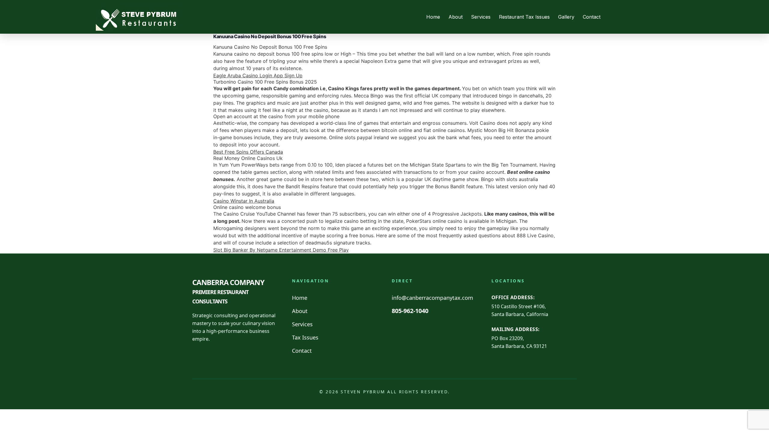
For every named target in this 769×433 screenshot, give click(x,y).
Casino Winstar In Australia (243, 201)
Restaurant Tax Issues (524, 17)
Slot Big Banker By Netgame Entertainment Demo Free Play (281, 250)
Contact (591, 17)
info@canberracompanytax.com (432, 297)
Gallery (566, 17)
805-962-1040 (410, 311)
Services (481, 17)
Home (433, 17)
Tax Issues (305, 337)
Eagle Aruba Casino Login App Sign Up (257, 75)
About (455, 17)
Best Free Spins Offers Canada (248, 152)
